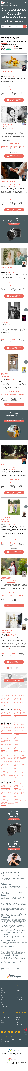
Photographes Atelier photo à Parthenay (20, 796)
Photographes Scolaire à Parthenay (19, 767)
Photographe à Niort (18, 713)
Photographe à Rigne (5, 699)
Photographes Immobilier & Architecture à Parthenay (19, 731)
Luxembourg (19, 997)
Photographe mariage (6, 1020)
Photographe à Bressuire (19, 710)
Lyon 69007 (10, 522)
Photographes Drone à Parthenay (18, 787)
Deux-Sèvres (4, 43)
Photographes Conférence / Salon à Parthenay (20, 752)
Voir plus (7, 32)
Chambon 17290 (11, 75)
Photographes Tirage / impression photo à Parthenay (7, 801)
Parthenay (12, 722)
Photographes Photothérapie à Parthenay (20, 770)
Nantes (2, 999)
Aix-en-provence (5, 1006)
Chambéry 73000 (12, 580)
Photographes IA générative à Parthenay (7, 798)
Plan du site (18, 1019)
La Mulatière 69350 (12, 634)
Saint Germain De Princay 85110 (14, 184)
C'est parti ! (14, 849)
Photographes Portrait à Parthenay (19, 743)
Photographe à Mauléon (6, 713)
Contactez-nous (20, 1015)
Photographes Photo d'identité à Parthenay (7, 770)
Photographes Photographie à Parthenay (7, 784)
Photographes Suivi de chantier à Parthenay (20, 733)
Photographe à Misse (18, 698)
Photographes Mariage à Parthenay (6, 725)
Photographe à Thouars (6, 718)
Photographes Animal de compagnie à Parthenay (6, 743)
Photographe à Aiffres (5, 710)
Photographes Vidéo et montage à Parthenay (6, 787)
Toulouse (3, 994)
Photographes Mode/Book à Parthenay (7, 746)
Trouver (14, 224)
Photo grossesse (5, 1022)
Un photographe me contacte (6, 1018)
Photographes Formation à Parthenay (19, 790)
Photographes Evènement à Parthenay (20, 749)
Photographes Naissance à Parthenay (6, 728)
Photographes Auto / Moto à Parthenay (7, 767)
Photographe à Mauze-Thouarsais (19, 700)
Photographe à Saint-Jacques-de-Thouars (7, 696)
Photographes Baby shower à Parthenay (7, 773)
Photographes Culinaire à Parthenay (6, 749)
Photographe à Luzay (18, 702)
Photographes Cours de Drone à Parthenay (7, 796)
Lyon (2, 990)
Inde (17, 992)
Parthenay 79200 (11, 76)
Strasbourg (3, 1001)
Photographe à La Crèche (19, 712)
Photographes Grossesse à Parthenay (19, 725)
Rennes (2, 1003)
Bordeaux (3, 996)
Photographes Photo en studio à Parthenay (7, 804)
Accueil (3, 5)
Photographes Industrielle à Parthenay (19, 759)
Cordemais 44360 (12, 271)
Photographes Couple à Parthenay (6, 731)
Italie (17, 996)
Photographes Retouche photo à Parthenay (20, 784)
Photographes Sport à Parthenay (18, 762)
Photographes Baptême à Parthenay (6, 759)
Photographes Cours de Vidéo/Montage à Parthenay (20, 793)
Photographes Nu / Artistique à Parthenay (20, 746)
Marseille (3, 992)
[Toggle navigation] (25, 2)
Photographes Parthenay (11, 5)
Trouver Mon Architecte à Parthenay (10, 1053)
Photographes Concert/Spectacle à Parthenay (5, 753)
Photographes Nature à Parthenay (19, 765)
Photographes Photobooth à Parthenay (20, 801)
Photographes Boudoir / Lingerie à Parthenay (19, 776)
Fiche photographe (14, 86)
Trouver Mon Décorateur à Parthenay (10, 1062)
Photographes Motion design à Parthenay (7, 790)
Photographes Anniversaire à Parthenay (7, 756)
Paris (2, 989)
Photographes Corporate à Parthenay (6, 762)
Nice (2, 997)
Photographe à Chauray (6, 712)
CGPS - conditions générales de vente (20, 1025)
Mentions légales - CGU (20, 1021)
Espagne (18, 990)
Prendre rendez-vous (14, 421)
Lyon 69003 (10, 378)
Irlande (17, 994)
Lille (2, 1004)
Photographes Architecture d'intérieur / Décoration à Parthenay (6, 740)
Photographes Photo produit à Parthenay (20, 739)
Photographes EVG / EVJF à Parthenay (7, 776)
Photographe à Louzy (5, 702)
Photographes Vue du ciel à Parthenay (6, 765)
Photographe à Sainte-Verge (7, 698)
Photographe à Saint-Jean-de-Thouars (20, 696)
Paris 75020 (10, 324)
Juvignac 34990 (11, 467)
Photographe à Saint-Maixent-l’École (20, 715)
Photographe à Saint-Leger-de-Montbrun (7, 704)
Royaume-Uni (19, 999)
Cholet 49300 (11, 128)
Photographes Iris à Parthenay (20, 772)
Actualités (18, 1017)
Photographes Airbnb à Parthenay (19, 736)
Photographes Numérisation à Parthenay (20, 798)
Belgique (18, 989)
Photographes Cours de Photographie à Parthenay (6, 793)
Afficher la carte (15, 680)
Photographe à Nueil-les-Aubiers (6, 715)
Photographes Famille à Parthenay (19, 728)
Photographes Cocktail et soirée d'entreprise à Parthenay (20, 756)
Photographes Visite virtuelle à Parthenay (7, 736)
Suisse (17, 1001)
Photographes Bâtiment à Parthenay (6, 733)
